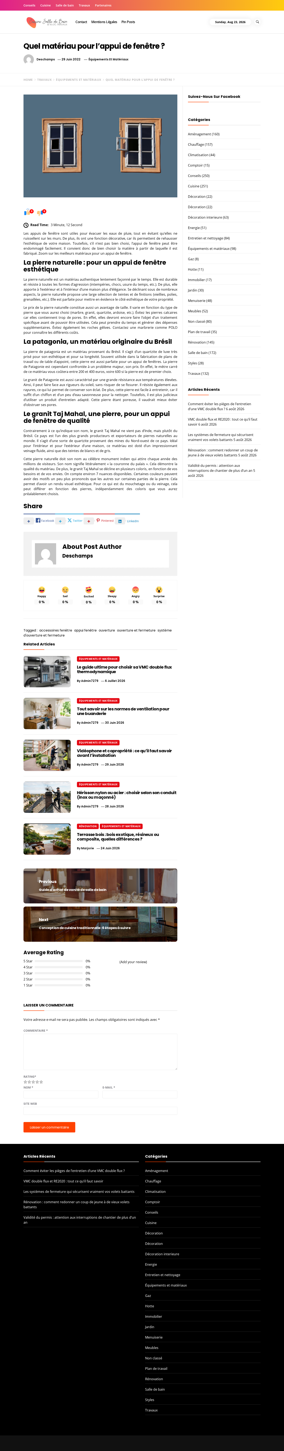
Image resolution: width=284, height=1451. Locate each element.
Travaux (84, 5)
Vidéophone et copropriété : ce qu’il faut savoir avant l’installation (124, 753)
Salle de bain (65, 5)
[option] (53, 1442)
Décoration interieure (205, 217)
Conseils (29, 5)
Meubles (194, 311)
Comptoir (195, 165)
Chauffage (196, 144)
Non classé (196, 321)
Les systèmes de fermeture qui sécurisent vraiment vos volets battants (79, 1191)
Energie (194, 227)
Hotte (192, 269)
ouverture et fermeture (136, 630)
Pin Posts (128, 22)
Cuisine (45, 5)
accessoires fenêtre (55, 630)
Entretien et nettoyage (205, 238)
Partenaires (103, 5)
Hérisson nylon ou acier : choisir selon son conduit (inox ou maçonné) (126, 795)
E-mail (108, 1087)
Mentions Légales (104, 22)
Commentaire (35, 1031)
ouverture (107, 630)
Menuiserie (196, 300)
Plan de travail (199, 332)
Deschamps (46, 59)
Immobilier (196, 280)
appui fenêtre (85, 630)
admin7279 (89, 681)
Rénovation (88, 826)
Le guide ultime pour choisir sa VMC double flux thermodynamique (124, 669)
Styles (192, 363)
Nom (28, 1087)
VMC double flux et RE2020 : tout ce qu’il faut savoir (63, 1181)
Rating (29, 1077)
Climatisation (198, 155)
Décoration (197, 196)
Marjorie (87, 848)
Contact (81, 22)
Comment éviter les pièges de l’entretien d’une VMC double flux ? (74, 1170)
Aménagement (199, 134)
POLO (173, 327)
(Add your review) (133, 962)
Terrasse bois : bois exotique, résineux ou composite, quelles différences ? (118, 837)
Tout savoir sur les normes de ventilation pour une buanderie (123, 711)
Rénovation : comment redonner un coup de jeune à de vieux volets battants (239, 1441)
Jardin (192, 290)
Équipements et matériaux (108, 59)
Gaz (191, 259)
